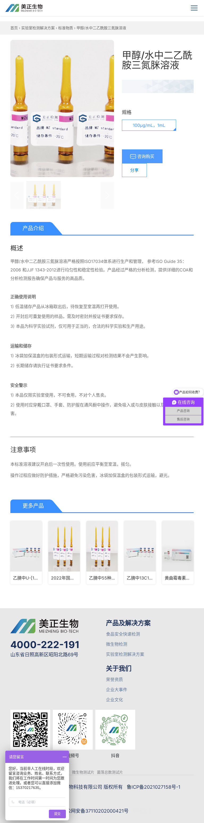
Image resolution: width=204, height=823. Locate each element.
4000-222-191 (45, 644)
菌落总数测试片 (110, 772)
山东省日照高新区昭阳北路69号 (44, 654)
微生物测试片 (83, 772)
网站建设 (142, 811)
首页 (14, 28)
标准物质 (65, 28)
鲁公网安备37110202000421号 (95, 811)
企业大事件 (116, 689)
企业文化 (114, 699)
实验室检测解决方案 (38, 28)
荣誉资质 (114, 679)
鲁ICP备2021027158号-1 (153, 787)
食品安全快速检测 (123, 634)
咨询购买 (145, 156)
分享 (134, 170)
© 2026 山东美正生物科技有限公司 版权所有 (74, 787)
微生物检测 (116, 644)
